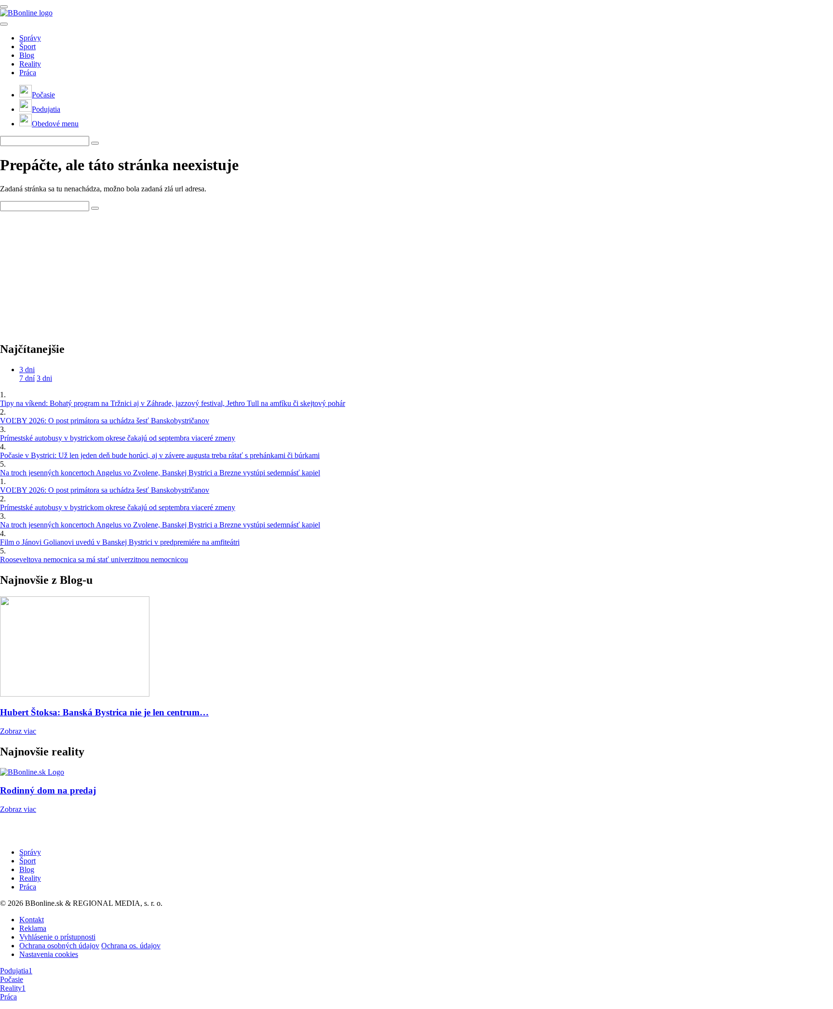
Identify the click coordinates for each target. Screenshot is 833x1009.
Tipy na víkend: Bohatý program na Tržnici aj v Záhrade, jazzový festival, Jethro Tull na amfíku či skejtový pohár (172, 403)
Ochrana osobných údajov (59, 946)
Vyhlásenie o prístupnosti (57, 937)
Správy (30, 38)
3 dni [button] (27, 369)
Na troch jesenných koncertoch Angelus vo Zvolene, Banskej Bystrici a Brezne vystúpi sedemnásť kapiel (160, 473)
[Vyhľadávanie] (95, 143)
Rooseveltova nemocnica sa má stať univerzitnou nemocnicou (94, 559)
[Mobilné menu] (4, 6)
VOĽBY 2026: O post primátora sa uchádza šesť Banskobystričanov (104, 421)
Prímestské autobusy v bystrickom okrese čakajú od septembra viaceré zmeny (117, 438)
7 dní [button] (27, 378)
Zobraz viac (18, 731)
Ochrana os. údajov (131, 946)
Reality (30, 64)
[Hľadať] (4, 24)
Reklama (32, 928)
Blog (26, 55)
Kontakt (31, 919)
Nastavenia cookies (48, 954)
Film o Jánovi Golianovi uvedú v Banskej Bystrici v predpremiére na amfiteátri (120, 542)
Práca (27, 72)
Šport (27, 46)
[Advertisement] (72, 271)
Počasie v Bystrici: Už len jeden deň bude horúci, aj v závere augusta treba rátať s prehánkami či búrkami (160, 455)
